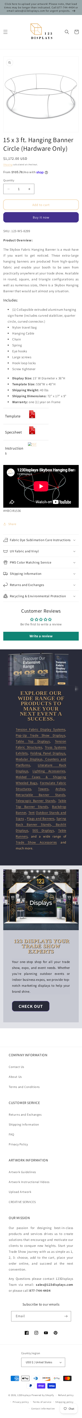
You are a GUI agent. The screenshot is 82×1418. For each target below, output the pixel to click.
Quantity (8, 180)
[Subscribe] (66, 1316)
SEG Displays (43, 830)
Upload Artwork (20, 1192)
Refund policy (66, 1395)
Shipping (7, 164)
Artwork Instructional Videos (29, 1182)
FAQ (11, 1134)
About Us (15, 1077)
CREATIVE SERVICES (22, 1202)
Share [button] (12, 524)
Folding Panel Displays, (48, 753)
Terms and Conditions (24, 1087)
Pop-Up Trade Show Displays (40, 735)
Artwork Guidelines (22, 1172)
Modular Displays (29, 759)
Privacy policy (21, 1401)
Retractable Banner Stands (40, 795)
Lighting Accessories (49, 771)
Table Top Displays (33, 741)
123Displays (24, 1395)
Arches (60, 789)
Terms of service (42, 1401)
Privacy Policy (18, 1144)
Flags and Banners (40, 818)
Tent (31, 812)
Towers (43, 789)
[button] (5, 32)
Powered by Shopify (42, 1395)
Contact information (43, 1408)
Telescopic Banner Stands (35, 801)
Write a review (41, 636)
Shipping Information (24, 1124)
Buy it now (41, 217)
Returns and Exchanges (25, 1115)
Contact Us (16, 1067)
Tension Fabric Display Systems (40, 729)
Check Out (31, 1006)
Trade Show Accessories (36, 842)
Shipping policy (64, 1401)
